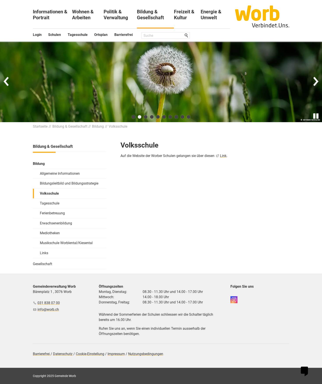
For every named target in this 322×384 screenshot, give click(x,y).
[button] (6, 82)
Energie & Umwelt (211, 14)
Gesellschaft (42, 264)
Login (37, 35)
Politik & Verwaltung (116, 14)
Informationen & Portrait (50, 14)
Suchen (186, 35)
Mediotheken (50, 233)
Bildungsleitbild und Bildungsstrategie (69, 183)
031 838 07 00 (48, 303)
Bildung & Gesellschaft (150, 14)
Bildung (39, 164)
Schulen (54, 35)
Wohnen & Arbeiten (83, 14)
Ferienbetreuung (52, 213)
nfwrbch (48, 309)
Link (223, 156)
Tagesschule (78, 35)
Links (44, 253)
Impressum (116, 354)
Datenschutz (63, 354)
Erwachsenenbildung (56, 223)
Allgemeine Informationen (60, 173)
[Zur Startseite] (262, 16)
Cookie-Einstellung (90, 354)
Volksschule (49, 193)
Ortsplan (101, 35)
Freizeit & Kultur (184, 14)
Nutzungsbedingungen (145, 354)
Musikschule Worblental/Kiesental (66, 243)
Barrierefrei (123, 35)
